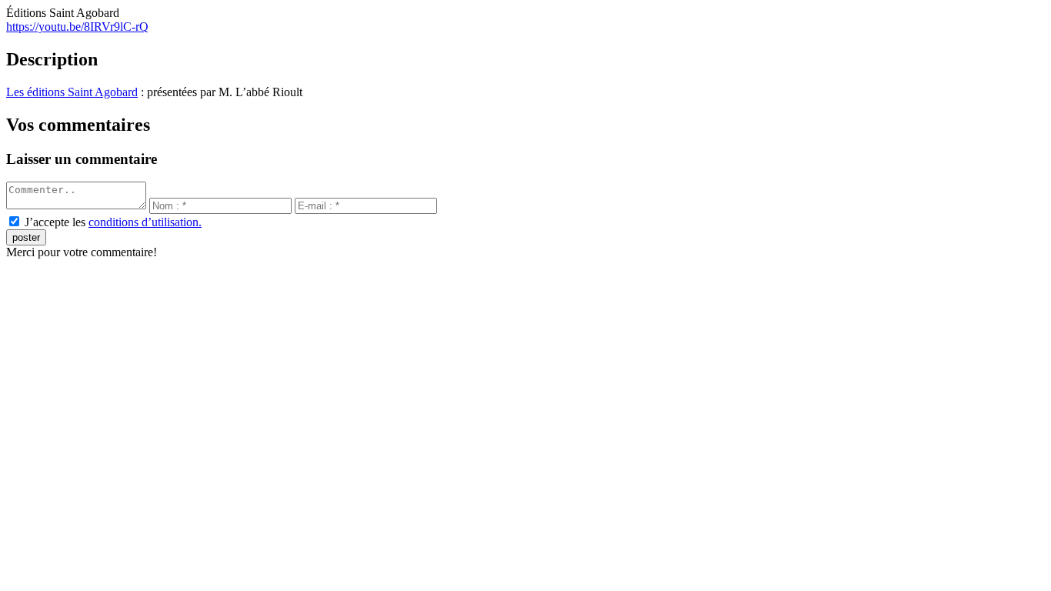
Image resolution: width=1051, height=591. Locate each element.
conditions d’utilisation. (145, 222)
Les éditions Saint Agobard (72, 91)
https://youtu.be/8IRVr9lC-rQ (77, 26)
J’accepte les (113, 222)
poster (26, 237)
